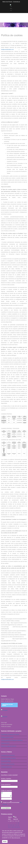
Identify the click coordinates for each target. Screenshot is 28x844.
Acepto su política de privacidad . (12, 803)
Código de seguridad (6, 790)
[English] (10, 7)
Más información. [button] (16, 837)
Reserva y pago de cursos (7, 764)
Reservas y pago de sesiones (8, 746)
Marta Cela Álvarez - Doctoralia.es (11, 1)
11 (10, 827)
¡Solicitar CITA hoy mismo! (7, 705)
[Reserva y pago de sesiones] (14, 712)
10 (8, 827)
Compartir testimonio (6, 767)
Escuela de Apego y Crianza (8, 758)
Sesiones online (5, 743)
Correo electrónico (5, 784)
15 (17, 827)
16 (19, 827)
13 (13, 827)
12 (12, 827)
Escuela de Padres (6, 761)
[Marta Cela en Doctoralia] (14, 718)
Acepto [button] (5, 841)
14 (15, 827)
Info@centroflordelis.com (7, 49)
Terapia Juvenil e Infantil (7, 737)
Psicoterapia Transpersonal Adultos (10, 734)
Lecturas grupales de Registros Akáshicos (12, 740)
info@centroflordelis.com (7, 679)
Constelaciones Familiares (8, 755)
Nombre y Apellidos (6, 778)
